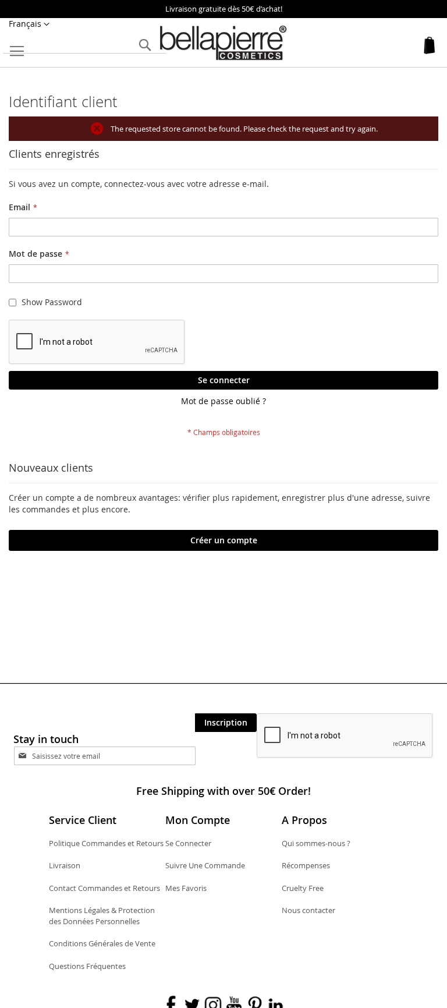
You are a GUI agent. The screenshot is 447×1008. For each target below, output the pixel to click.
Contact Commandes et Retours (104, 888)
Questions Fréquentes (87, 966)
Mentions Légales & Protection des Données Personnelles (102, 915)
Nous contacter (308, 910)
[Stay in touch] (115, 755)
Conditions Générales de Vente (102, 943)
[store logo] (223, 43)
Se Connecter (188, 843)
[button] (29, 24)
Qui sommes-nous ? (316, 843)
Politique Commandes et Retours (106, 843)
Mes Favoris (186, 888)
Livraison (64, 865)
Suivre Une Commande (205, 865)
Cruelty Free (303, 888)
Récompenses (306, 865)
